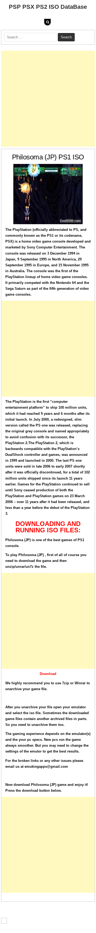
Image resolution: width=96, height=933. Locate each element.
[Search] (47, 22)
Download (48, 674)
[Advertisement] (48, 99)
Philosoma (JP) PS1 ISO (48, 157)
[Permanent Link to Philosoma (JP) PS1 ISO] (48, 194)
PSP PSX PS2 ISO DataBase (48, 6)
